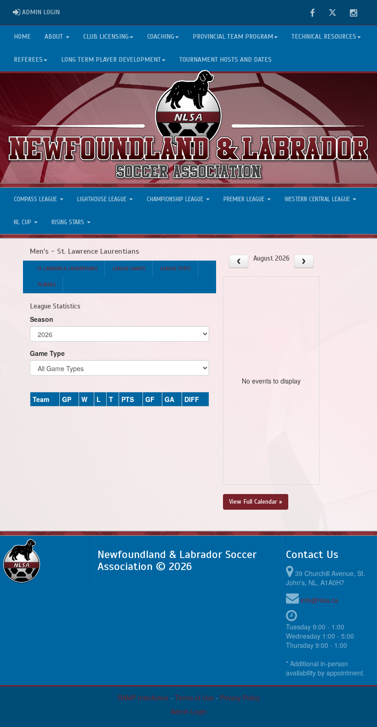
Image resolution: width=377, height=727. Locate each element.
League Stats (175, 268)
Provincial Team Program (233, 37)
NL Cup (23, 222)
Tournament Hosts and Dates (225, 60)
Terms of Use (194, 697)
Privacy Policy (240, 697)
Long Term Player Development (111, 60)
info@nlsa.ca (319, 600)
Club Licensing (106, 37)
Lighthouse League (102, 199)
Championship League (176, 199)
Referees (28, 60)
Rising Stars (68, 222)
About (55, 37)
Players (47, 284)
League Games (129, 268)
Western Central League (318, 199)
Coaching (160, 37)
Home (22, 37)
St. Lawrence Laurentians (67, 268)
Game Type (47, 353)
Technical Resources (323, 37)
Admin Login (189, 711)
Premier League (244, 199)
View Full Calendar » (255, 502)
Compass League (36, 199)
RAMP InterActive (143, 697)
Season (41, 319)
